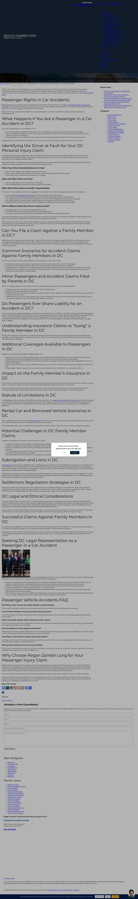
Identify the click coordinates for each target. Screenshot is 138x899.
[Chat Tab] (69, 449)
